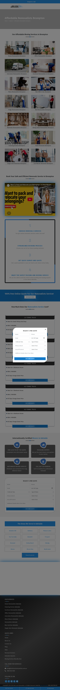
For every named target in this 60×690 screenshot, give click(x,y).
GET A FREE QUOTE (30, 358)
